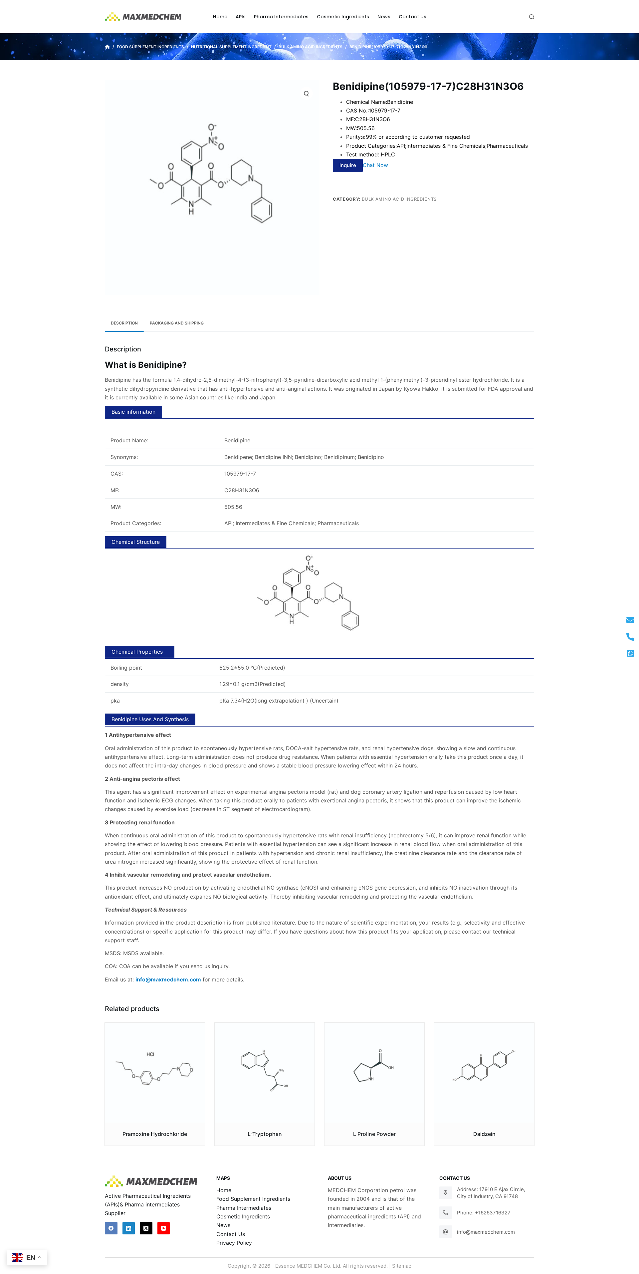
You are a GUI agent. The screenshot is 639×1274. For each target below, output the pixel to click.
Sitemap (401, 1266)
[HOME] (107, 47)
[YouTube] (163, 1228)
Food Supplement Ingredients (253, 1198)
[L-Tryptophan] (265, 1073)
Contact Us (230, 1234)
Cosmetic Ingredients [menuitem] (343, 16)
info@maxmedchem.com (486, 1232)
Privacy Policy (234, 1242)
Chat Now (375, 165)
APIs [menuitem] (241, 16)
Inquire (347, 165)
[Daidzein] (484, 1073)
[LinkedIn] (128, 1228)
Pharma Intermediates (243, 1207)
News (223, 1225)
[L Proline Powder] (374, 1073)
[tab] (124, 323)
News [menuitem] (383, 16)
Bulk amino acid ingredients (399, 199)
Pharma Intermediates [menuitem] (281, 16)
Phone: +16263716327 (484, 1212)
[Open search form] (531, 16)
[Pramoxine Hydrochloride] (155, 1073)
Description (124, 322)
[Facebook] (111, 1228)
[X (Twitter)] (146, 1228)
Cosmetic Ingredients (243, 1216)
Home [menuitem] (220, 16)
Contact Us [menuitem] (412, 16)
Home (223, 1190)
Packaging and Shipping (177, 322)
